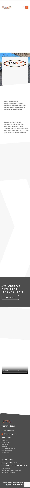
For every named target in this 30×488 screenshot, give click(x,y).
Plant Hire (5, 444)
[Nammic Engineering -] (6, 7)
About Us (5, 440)
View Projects (10, 297)
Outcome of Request (8, 472)
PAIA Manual (6, 468)
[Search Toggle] (23, 7)
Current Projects (7, 450)
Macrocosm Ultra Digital (16, 484)
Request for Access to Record (11, 470)
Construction (6, 442)
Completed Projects (8, 448)
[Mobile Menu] (26, 7)
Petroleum (5, 446)
